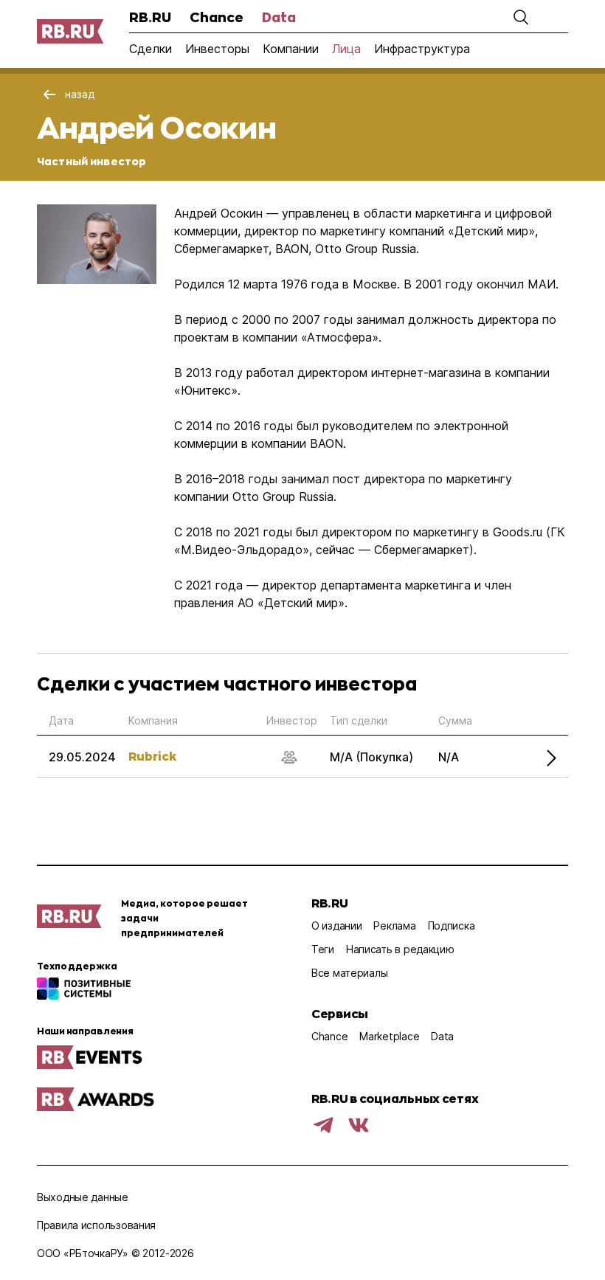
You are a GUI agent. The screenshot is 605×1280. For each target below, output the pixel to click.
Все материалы (349, 972)
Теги (322, 949)
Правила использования (96, 1225)
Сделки (150, 48)
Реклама (394, 925)
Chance (216, 17)
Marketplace (389, 1036)
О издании (336, 925)
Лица (346, 48)
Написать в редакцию (400, 949)
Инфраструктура (422, 48)
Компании (291, 48)
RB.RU (150, 17)
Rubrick (152, 756)
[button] (521, 17)
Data (279, 17)
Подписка (451, 925)
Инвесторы (217, 48)
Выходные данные (82, 1197)
